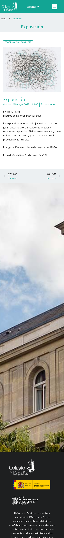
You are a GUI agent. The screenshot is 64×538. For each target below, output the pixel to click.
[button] (54, 6)
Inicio (3, 18)
